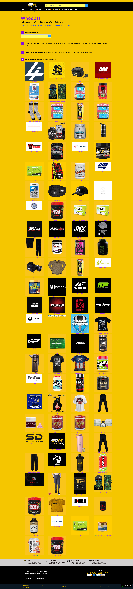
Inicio (22, 11)
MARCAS (32, 9)
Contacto (27, 580)
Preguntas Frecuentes (42, 573)
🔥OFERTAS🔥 (47, 9)
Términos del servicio (30, 576)
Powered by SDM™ (66, 586)
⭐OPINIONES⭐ (56, 9)
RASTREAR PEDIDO (72, 9)
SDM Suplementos (31, 586)
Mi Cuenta (108, 1)
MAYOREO (64, 9)
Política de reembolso (42, 578)
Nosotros (27, 571)
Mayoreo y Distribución (30, 573)
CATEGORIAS (24, 9)
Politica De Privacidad (42, 576)
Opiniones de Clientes (42, 571)
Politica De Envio (29, 578)
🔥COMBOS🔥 (39, 9)
